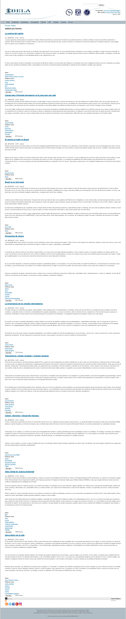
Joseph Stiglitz (9, 122)
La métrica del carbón (14, 33)
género (7, 288)
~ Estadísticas (24, 22)
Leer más (9, 92)
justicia (7, 520)
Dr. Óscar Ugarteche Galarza (111, 10)
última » (118, 598)
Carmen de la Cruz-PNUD (12, 455)
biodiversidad (8, 348)
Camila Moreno (9, 74)
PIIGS (6, 126)
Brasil (6, 176)
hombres (7, 294)
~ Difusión (43, 22)
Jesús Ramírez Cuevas (11, 580)
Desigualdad (8, 132)
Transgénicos (9, 406)
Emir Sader (8, 227)
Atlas (6, 518)
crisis (6, 82)
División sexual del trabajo (12, 298)
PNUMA (7, 530)
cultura (7, 591)
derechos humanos (10, 464)
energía (7, 586)
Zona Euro (8, 128)
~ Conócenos (15, 22)
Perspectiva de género (14, 236)
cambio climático (10, 80)
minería (7, 589)
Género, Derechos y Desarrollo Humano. (22, 416)
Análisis (13, 25)
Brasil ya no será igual (14, 182)
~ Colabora (55, 22)
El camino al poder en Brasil (17, 139)
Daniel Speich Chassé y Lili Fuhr (14, 76)
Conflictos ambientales (11, 524)
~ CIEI (49, 22)
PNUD (6, 466)
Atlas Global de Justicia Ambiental (19, 472)
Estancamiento (9, 130)
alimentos (7, 408)
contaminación (9, 526)
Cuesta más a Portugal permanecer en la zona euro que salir (30, 95)
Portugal (7, 134)
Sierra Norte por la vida (14, 535)
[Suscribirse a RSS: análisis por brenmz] (5, 600)
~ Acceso (70, 22)
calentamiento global (11, 90)
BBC (6, 514)
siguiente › (113, 599)
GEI (6, 86)
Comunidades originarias (12, 593)
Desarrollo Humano (10, 462)
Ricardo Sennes (9, 173)
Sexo (6, 290)
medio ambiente (9, 84)
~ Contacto (63, 22)
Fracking (7, 587)
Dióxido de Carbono (10, 88)
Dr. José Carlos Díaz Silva (112, 12)
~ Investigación (34, 22)
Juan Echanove (9, 400)
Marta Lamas (8, 285)
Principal (7, 25)
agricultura (8, 410)
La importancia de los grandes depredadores (24, 304)
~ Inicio (8, 22)
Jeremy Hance (9, 344)
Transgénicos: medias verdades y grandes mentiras (27, 356)
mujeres (7, 296)
